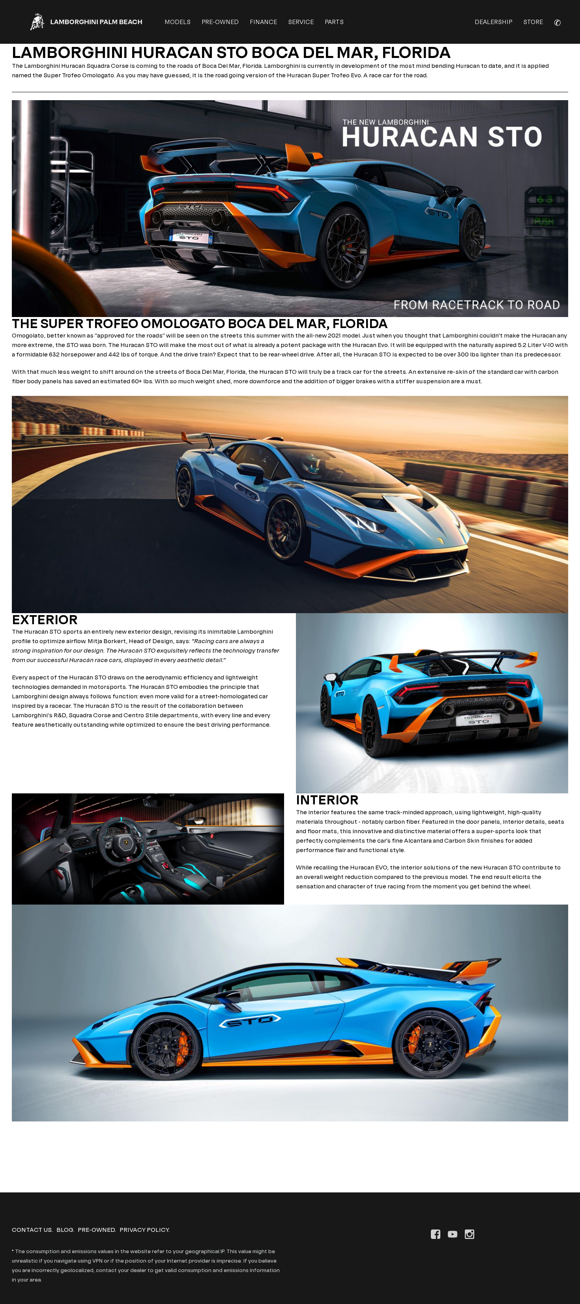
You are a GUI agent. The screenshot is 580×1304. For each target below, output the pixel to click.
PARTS (334, 22)
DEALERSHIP (493, 22)
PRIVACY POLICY (144, 1229)
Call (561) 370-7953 (39, 1149)
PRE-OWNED (220, 22)
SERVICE (301, 22)
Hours (21, 1168)
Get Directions (33, 1177)
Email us (24, 1158)
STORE (533, 22)
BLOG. (65, 1229)
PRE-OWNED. (97, 1229)
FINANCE (263, 22)
